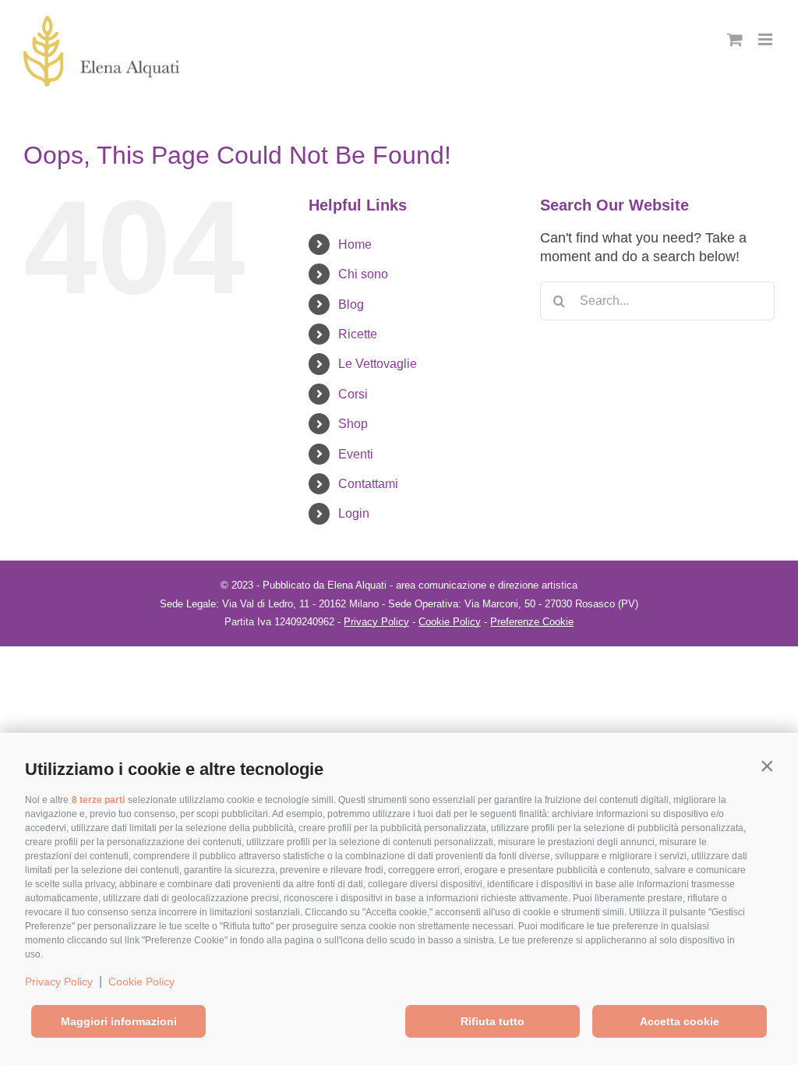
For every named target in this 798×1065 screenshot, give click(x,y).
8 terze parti (98, 799)
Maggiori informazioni (119, 1021)
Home (355, 244)
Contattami (368, 483)
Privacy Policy (59, 981)
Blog (351, 304)
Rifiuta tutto (492, 1021)
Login (353, 513)
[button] (767, 765)
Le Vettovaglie (377, 363)
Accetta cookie (679, 1021)
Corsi (353, 394)
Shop (353, 423)
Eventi (355, 454)
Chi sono (363, 274)
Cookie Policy (141, 981)
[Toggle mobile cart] (735, 39)
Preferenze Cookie (532, 622)
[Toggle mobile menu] (766, 39)
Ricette (357, 334)
